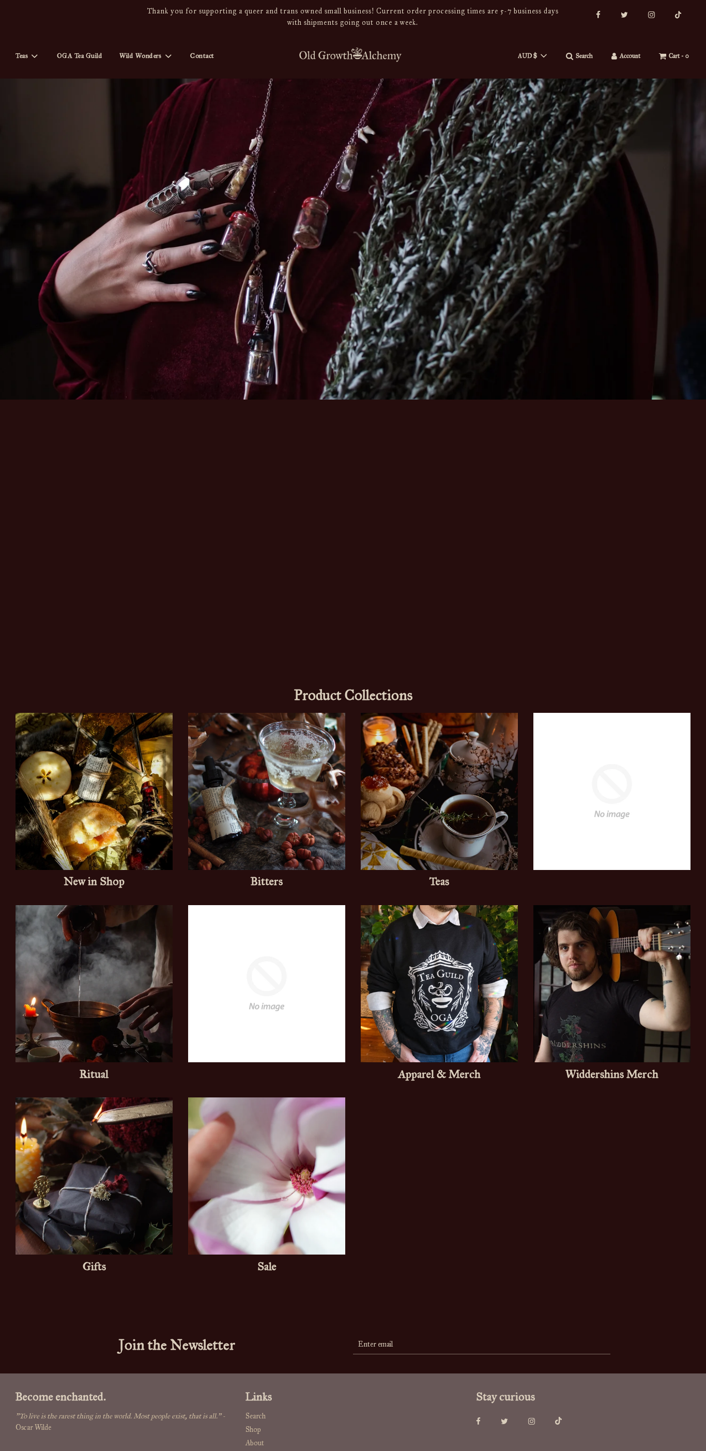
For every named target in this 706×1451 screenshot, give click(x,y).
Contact (202, 56)
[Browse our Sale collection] (266, 1177)
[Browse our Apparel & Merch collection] (439, 985)
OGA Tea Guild (80, 56)
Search (255, 1416)
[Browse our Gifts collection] (94, 1177)
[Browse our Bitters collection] (266, 793)
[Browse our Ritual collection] (94, 985)
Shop (253, 1429)
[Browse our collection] (611, 793)
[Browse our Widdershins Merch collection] (611, 985)
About (254, 1443)
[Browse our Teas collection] (439, 793)
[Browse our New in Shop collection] (94, 793)
